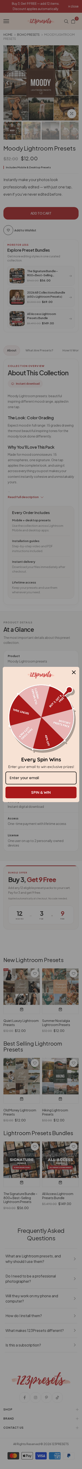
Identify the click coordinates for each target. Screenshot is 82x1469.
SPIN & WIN (41, 792)
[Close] (73, 672)
